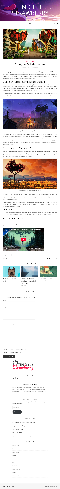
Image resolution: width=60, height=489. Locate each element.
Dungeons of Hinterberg (18, 426)
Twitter (10, 221)
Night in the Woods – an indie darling (21, 436)
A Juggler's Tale (7, 255)
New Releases (16, 469)
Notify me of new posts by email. (12, 352)
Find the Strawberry (30, 10)
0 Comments (34, 67)
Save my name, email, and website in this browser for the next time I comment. (23, 324)
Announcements (16, 445)
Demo (14, 448)
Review (32, 61)
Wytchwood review (46, 279)
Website (5, 221)
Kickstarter (15, 465)
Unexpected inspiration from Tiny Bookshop (23, 422)
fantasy (20, 255)
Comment (5, 327)
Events (14, 455)
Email (4, 307)
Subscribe (17, 412)
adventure (14, 255)
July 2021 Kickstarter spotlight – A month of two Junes (28, 281)
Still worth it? (15, 476)
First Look (14, 459)
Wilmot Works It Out (17, 429)
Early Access (15, 452)
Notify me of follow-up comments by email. (15, 349)
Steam (12, 224)
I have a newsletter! (17, 432)
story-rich (26, 255)
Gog (15, 224)
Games (27, 61)
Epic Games (20, 224)
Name (5, 300)
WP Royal (12, 486)
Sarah (5, 258)
